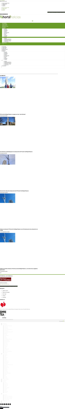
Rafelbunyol (6, 348)
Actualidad (4, 23)
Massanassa (6, 367)
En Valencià (4, 42)
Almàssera (6, 330)
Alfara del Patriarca (8, 329)
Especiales (4, 27)
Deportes (6, 384)
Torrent (5, 376)
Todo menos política (7, 40)
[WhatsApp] (7, 14)
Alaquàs (5, 355)
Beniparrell (6, 361)
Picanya (5, 370)
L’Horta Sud (4, 25)
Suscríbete (3, 9)
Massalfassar (6, 340)
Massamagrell (7, 341)
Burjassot (6, 333)
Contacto (3, 10)
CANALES (4, 381)
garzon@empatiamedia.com (4, 284)
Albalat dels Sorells (8, 325)
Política (5, 33)
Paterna (5, 346)
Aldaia (5, 358)
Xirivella (5, 378)
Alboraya (6, 327)
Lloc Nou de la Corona (8, 364)
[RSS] (3, 14)
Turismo (5, 36)
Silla (5, 375)
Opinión (5, 38)
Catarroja (6, 363)
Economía (5, 30)
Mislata (5, 368)
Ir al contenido (2, 0)
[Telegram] (4, 14)
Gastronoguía (6, 32)
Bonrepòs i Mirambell (8, 331)
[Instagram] (1, 14)
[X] (5, 14)
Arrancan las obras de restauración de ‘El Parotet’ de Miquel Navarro (14, 190)
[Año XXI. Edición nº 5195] (5, 3)
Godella (5, 338)
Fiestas (5, 31)
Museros (6, 345)
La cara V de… (7, 399)
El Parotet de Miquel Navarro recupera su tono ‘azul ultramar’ (13, 114)
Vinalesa (5, 352)
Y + (2, 37)
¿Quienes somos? (4, 8)
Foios (5, 336)
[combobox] (4, 407)
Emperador (6, 335)
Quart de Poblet (7, 373)
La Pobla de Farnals (8, 339)
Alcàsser (6, 357)
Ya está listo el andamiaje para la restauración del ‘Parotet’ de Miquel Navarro (16, 151)
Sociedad (5, 35)
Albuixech (6, 328)
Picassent (6, 371)
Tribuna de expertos (7, 39)
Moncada (6, 344)
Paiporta (6, 369)
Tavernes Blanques (8, 351)
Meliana (5, 342)
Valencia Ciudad (5, 26)
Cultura (5, 52)
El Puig (5, 334)
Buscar (3, 43)
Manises (5, 365)
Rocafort (6, 350)
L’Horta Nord (4, 24)
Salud (5, 34)
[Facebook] (0, 14)
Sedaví (5, 374)
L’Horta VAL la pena (8, 398)
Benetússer (6, 362)
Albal (5, 356)
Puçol (5, 347)
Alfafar (5, 359)
